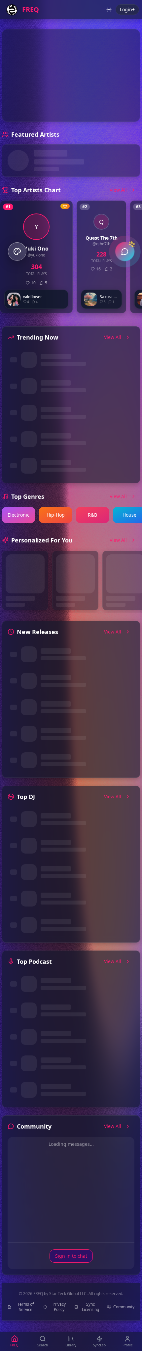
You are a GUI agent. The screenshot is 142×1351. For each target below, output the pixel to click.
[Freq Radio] (109, 9)
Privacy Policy (59, 1307)
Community (123, 1307)
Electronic (18, 515)
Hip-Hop (56, 515)
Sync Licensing (90, 1307)
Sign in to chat (71, 1256)
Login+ (127, 9)
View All (118, 190)
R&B (92, 515)
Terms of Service (26, 1307)
